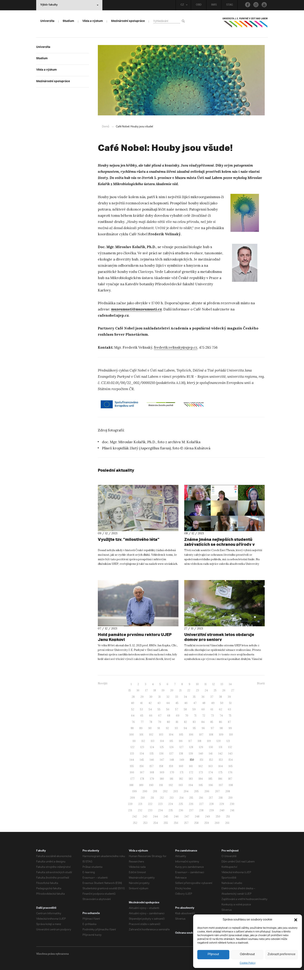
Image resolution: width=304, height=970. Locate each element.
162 (201, 766)
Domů (105, 127)
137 (171, 753)
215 (191, 797)
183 (191, 779)
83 (194, 722)
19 (163, 690)
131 (220, 747)
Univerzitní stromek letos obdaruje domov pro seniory (219, 637)
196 (211, 785)
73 (212, 715)
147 (162, 760)
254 (155, 823)
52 (132, 709)
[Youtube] (264, 4)
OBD (199, 5)
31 (159, 697)
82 (185, 722)
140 (201, 753)
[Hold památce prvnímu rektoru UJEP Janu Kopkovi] (138, 603)
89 (140, 728)
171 (181, 772)
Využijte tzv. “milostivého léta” (128, 539)
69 (177, 715)
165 (231, 766)
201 (155, 791)
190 (151, 785)
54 (150, 709)
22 (188, 690)
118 (199, 741)
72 (203, 715)
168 (152, 772)
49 (212, 703)
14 (230, 684)
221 (140, 804)
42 (150, 703)
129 (201, 747)
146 (152, 760)
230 (232, 804)
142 (220, 753)
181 (171, 779)
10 (197, 684)
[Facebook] (247, 4)
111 (134, 741)
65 (141, 715)
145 (142, 760)
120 (219, 741)
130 (211, 747)
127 (181, 747)
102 (151, 734)
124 (152, 747)
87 (229, 722)
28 (133, 697)
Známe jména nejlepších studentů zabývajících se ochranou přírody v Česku (219, 544)
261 (227, 823)
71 (195, 715)
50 (221, 703)
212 (162, 797)
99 (230, 728)
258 (196, 823)
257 (186, 823)
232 (140, 810)
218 (221, 797)
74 (221, 715)
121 (228, 741)
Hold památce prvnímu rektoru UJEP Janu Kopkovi (135, 637)
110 (231, 734)
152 (211, 760)
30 (150, 697)
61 (212, 709)
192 (171, 785)
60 (203, 709)
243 (145, 816)
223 (160, 804)
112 (143, 741)
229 (221, 804)
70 (186, 715)
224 (170, 804)
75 (230, 715)
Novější (102, 683)
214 (181, 797)
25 (215, 690)
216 (201, 797)
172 (191, 772)
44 (168, 703)
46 (186, 703)
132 (230, 747)
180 (162, 779)
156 (142, 766)
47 (194, 703)
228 (211, 804)
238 (201, 810)
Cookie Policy (247, 963)
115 (171, 741)
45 (176, 703)
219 (230, 797)
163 (210, 766)
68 (168, 715)
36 (203, 697)
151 (201, 760)
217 (211, 797)
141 (211, 753)
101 (141, 734)
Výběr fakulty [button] (48, 5)
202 (165, 791)
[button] (296, 920)
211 (152, 797)
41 (141, 703)
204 (186, 791)
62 (220, 709)
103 (161, 734)
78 (150, 722)
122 (132, 747)
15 (129, 690)
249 (207, 816)
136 (161, 753)
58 (185, 709)
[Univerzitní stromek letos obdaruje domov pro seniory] (224, 603)
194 (191, 785)
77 (142, 722)
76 (133, 722)
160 (181, 766)
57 (176, 709)
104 (171, 734)
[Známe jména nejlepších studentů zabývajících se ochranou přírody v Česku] (224, 508)
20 (171, 690)
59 (194, 709)
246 (176, 816)
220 (130, 804)
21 (180, 690)
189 (141, 785)
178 (142, 779)
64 (132, 715)
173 (201, 772)
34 (185, 697)
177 (132, 779)
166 (132, 772)
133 (132, 753)
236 (181, 810)
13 (222, 684)
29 (142, 697)
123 (142, 747)
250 (218, 816)
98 (221, 728)
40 (132, 703)
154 (231, 760)
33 (176, 697)
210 (143, 797)
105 (181, 734)
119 (209, 741)
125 (162, 747)
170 (172, 772)
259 (206, 823)
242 (134, 816)
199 (134, 791)
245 (166, 816)
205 (196, 791)
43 (158, 703)
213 (172, 797)
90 (150, 728)
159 (171, 766)
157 (151, 766)
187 (230, 779)
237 (191, 810)
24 (206, 690)
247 (186, 816)
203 (175, 791)
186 (220, 779)
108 (211, 734)
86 (220, 722)
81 (177, 722)
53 (141, 709)
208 (227, 791)
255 (166, 823)
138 (181, 753)
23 (197, 690)
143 (230, 753)
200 (144, 791)
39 (229, 697)
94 (185, 728)
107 (201, 734)
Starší (261, 683)
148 (172, 760)
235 (171, 810)
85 (211, 722)
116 (181, 741)
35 (194, 697)
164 (220, 766)
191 (161, 785)
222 (150, 804)
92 (167, 728)
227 (201, 804)
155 (132, 766)
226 (191, 804)
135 (152, 753)
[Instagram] (256, 4)
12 (213, 684)
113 (152, 741)
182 (181, 779)
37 (211, 697)
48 (203, 703)
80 (168, 722)
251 (228, 816)
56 (167, 709)
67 (159, 715)
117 (190, 741)
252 (135, 823)
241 (232, 810)
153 (221, 760)
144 (132, 760)
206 (207, 791)
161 (191, 766)
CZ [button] (182, 5)
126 (172, 747)
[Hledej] (184, 21)
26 (223, 690)
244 (155, 816)
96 (203, 728)
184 (201, 779)
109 (221, 734)
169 (162, 772)
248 (197, 816)
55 (159, 709)
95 (194, 728)
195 (201, 785)
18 (154, 690)
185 (210, 779)
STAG (229, 5)
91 (158, 728)
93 (176, 728)
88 (132, 728)
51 (230, 703)
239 (211, 810)
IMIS (214, 5)
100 (131, 734)
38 (220, 697)
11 (206, 684)
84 (203, 722)
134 (142, 753)
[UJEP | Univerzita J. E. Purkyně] (245, 24)
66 (150, 715)
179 (152, 779)
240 (222, 810)
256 (176, 823)
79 (159, 722)
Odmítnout (247, 954)
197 (221, 785)
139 (191, 753)
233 (150, 810)
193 (181, 785)
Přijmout (213, 954)
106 (191, 734)
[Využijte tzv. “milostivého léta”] (138, 508)
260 (217, 823)
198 (231, 785)
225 (181, 804)
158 (161, 766)
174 (211, 772)
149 (182, 760)
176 (230, 772)
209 (132, 797)
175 (221, 772)
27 (232, 690)
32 (167, 697)
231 (130, 810)
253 (145, 823)
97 (212, 728)
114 (162, 741)
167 (142, 772)
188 (131, 785)
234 (160, 810)
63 (229, 709)
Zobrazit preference (282, 954)
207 (217, 791)
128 (191, 747)
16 (138, 690)
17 (146, 690)
